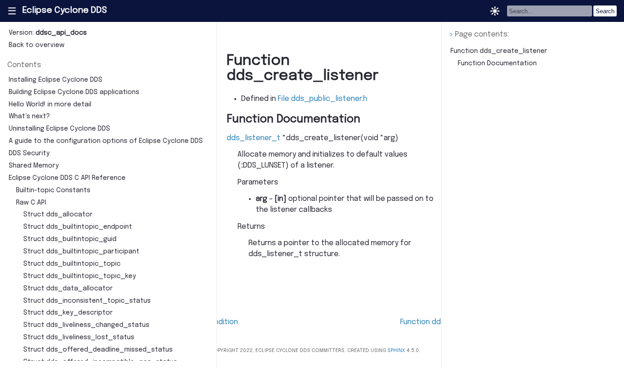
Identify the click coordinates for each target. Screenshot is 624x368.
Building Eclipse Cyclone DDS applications (74, 92)
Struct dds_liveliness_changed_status (86, 325)
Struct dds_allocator (58, 214)
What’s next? (29, 116)
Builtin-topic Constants (53, 190)
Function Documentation (497, 63)
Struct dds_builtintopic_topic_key (79, 276)
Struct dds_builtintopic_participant (81, 251)
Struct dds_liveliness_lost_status (78, 337)
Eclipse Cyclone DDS (64, 10)
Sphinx (396, 350)
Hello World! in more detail (50, 104)
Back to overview (36, 45)
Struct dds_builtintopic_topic (72, 264)
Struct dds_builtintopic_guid (69, 239)
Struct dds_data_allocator (68, 288)
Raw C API (31, 203)
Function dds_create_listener (498, 51)
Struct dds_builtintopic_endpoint (77, 227)
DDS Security (29, 153)
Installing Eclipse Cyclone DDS (55, 80)
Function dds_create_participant (462, 322)
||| (12, 11)
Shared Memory (34, 166)
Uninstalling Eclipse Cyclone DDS (59, 129)
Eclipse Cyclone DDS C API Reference (67, 178)
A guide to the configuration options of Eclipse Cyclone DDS (106, 141)
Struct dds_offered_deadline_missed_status (98, 350)
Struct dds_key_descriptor (68, 313)
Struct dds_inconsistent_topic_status (87, 301)
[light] (495, 11)
